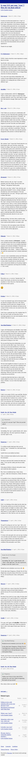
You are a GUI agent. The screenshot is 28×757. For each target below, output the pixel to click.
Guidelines (15, 746)
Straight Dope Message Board (8, 1)
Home (2, 746)
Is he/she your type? (6, 727)
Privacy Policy (14, 749)
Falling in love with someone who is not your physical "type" (8, 703)
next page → (4, 691)
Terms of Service (5, 749)
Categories (8, 746)
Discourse (9, 753)
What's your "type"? (6, 713)
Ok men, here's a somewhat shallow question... (6, 734)
